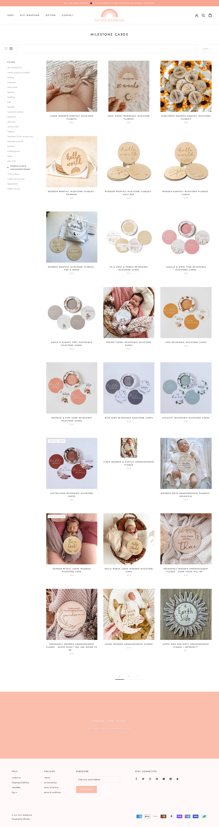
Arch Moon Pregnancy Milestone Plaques (129, 117)
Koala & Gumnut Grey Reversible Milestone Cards (71, 344)
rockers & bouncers (16, 178)
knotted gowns (13, 151)
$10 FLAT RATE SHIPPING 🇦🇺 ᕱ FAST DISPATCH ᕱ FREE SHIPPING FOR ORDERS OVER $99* (109, 3)
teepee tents (12, 183)
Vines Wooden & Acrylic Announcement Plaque (128, 463)
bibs (9, 102)
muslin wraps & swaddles (18, 72)
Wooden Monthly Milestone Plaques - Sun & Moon (72, 268)
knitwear (11, 146)
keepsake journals (15, 141)
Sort (206, 48)
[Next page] (138, 676)
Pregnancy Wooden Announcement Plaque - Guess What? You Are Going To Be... (71, 647)
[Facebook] (136, 778)
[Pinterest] (157, 778)
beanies (10, 92)
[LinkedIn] (171, 778)
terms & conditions (52, 792)
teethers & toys (13, 188)
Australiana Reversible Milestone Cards (71, 495)
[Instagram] (150, 778)
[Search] (203, 15)
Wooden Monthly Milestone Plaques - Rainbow (72, 193)
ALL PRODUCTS (14, 67)
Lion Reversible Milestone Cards (186, 342)
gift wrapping (29, 15)
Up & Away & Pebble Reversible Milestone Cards (129, 268)
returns (47, 777)
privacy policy (50, 782)
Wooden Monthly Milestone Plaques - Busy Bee (129, 193)
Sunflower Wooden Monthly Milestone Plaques (186, 117)
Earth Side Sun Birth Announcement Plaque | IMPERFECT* (186, 645)
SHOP (10, 15)
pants (9, 156)
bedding (11, 97)
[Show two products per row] (6, 48)
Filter (11, 62)
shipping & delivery (20, 782)
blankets (10, 106)
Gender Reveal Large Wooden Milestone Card (72, 570)
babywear (11, 82)
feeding (10, 131)
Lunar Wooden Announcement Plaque (129, 644)
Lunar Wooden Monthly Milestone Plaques (71, 117)
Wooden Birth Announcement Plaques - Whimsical (186, 495)
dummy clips (13, 126)
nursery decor (13, 173)
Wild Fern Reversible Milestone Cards (129, 417)
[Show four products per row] (11, 48)
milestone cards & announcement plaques (20, 167)
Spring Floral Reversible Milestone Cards (129, 344)
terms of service (51, 787)
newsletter (16, 787)
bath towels (12, 87)
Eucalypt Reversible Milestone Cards (185, 417)
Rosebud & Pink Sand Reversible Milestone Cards (72, 419)
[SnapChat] (177, 778)
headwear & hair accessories (20, 136)
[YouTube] (164, 778)
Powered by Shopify (21, 818)
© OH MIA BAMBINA (22, 815)
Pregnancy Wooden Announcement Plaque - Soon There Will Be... (186, 570)
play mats (11, 160)
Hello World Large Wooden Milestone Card (129, 570)
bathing (10, 77)
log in (14, 792)
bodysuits (11, 116)
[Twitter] (143, 778)
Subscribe (86, 789)
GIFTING (51, 15)
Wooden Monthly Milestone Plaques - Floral (186, 193)
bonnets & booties (15, 111)
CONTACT (67, 15)
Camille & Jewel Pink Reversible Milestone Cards (186, 268)
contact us (16, 777)
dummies (11, 121)
